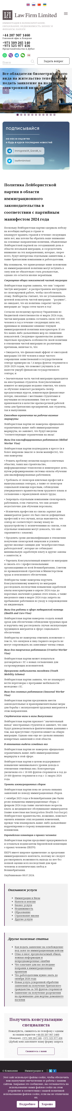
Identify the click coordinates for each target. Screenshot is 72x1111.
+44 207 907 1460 (16, 35)
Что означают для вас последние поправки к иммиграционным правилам (35, 968)
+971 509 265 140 (16, 43)
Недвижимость (24, 908)
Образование (22, 912)
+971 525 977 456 (16, 46)
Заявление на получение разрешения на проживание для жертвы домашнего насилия (39, 996)
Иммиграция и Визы (27, 898)
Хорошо (47, 1104)
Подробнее (17, 106)
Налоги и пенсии (25, 901)
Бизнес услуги (23, 905)
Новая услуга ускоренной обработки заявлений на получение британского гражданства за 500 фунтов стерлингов (38, 986)
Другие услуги (24, 919)
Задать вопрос (53, 61)
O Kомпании (10, 1070)
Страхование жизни (27, 915)
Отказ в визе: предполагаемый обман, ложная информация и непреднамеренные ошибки (38, 957)
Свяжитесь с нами (36, 1051)
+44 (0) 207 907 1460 (47, 1034)
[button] (18, 115)
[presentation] (6, 90)
